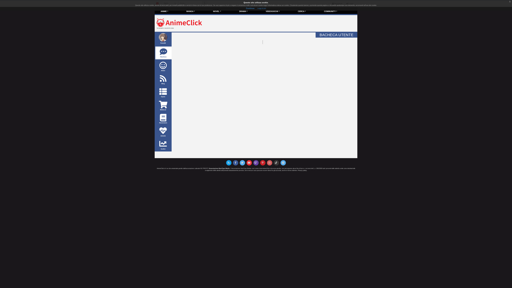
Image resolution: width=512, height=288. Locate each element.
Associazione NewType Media (219, 168)
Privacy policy (302, 170)
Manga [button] (189, 11)
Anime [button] (164, 11)
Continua (250, 8)
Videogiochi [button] (272, 11)
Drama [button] (242, 11)
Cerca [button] (301, 11)
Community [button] (330, 11)
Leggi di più (261, 8)
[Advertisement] (289, 24)
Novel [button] (216, 11)
